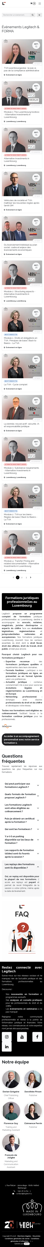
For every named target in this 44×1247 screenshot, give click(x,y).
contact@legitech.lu (24, 1194)
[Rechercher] (33, 15)
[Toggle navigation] (39, 3)
